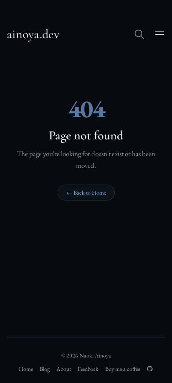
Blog (45, 369)
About (63, 369)
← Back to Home (86, 192)
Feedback (88, 369)
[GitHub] (150, 368)
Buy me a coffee (122, 369)
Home (26, 369)
